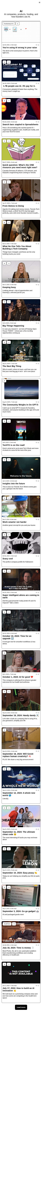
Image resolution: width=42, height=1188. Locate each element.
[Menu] (39, 2)
